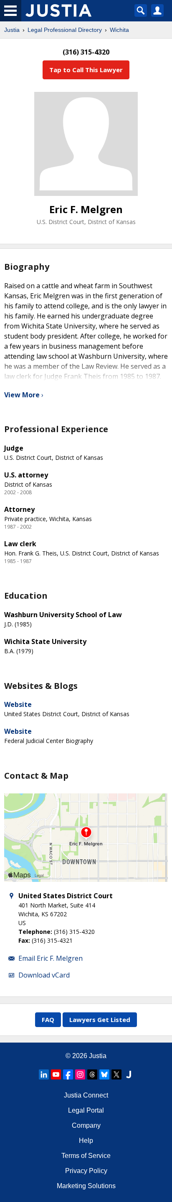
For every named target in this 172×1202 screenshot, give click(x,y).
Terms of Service (86, 1155)
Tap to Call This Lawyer (86, 69)
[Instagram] (80, 1074)
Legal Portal (86, 1110)
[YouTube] (56, 1074)
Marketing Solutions (86, 1185)
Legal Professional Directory (65, 29)
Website (18, 704)
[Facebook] (68, 1074)
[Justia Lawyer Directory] (129, 1074)
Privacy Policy (86, 1170)
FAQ (48, 1019)
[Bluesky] (104, 1074)
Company (86, 1125)
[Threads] (92, 1074)
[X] (116, 1074)
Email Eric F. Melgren (50, 958)
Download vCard (44, 975)
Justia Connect (86, 1095)
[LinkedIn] (44, 1074)
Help (86, 1140)
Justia (12, 29)
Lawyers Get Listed (99, 1019)
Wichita (119, 29)
